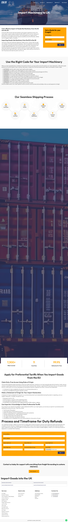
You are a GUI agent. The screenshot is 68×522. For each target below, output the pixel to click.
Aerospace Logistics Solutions (6, 482)
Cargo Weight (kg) (7, 447)
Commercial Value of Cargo (29, 447)
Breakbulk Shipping (5, 494)
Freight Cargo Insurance (6, 502)
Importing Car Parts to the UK (38, 482)
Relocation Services (5, 508)
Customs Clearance (5, 498)
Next (60, 44)
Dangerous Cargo (5, 499)
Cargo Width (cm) (27, 442)
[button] (34, 349)
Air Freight (3, 493)
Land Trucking (4, 504)
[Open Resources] (59, 2)
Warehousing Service (5, 516)
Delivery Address (48, 39)
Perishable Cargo (5, 507)
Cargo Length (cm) (7, 442)
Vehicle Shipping (4, 513)
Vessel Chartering (5, 514)
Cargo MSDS (47, 447)
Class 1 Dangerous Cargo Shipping (8, 496)
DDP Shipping (4, 501)
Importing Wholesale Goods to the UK (40, 485)
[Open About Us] (37, 2)
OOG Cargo (4, 505)
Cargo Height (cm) (49, 442)
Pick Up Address (48, 35)
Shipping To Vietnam (5, 511)
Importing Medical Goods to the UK (7, 485)
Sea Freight (4, 510)
